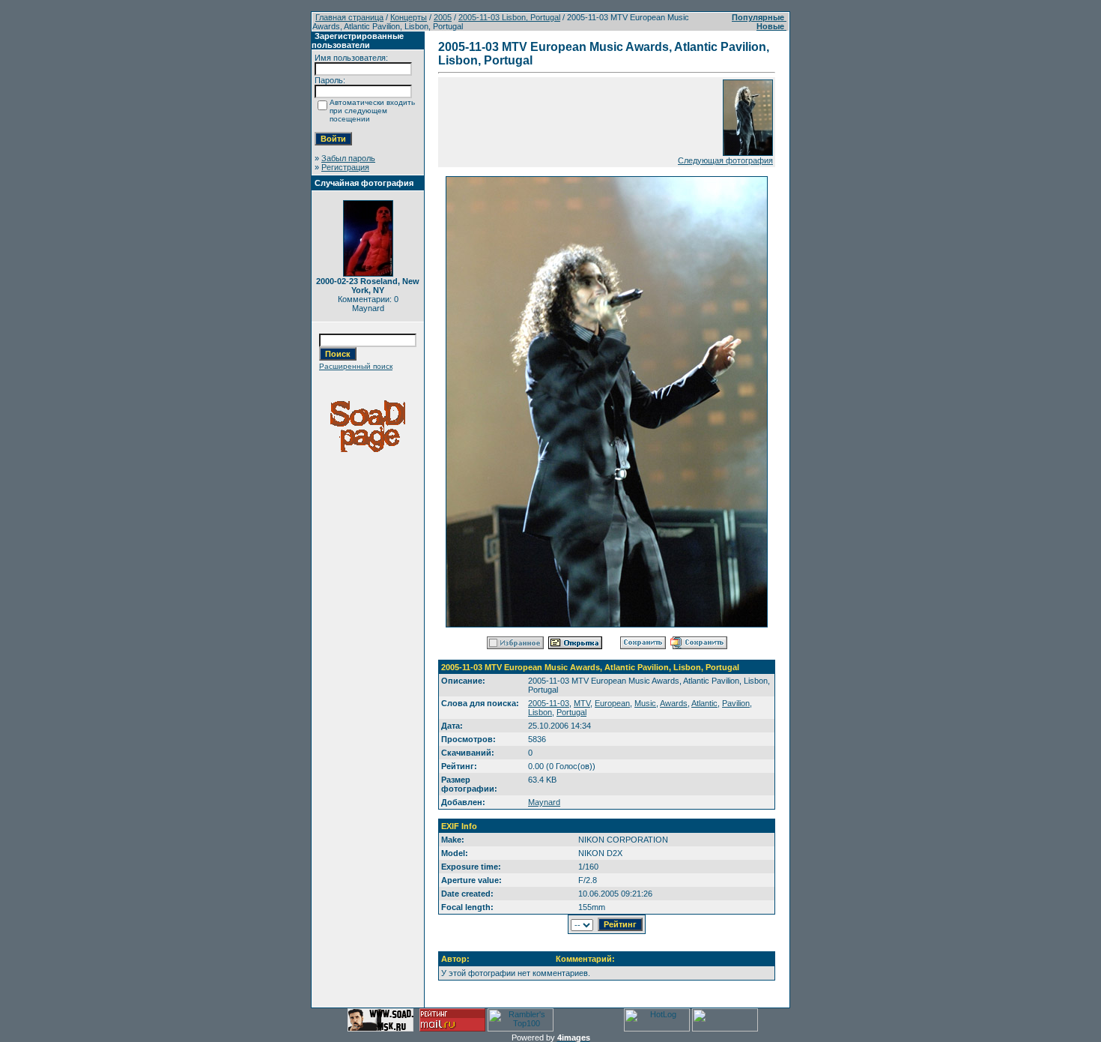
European (612, 703)
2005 (443, 17)
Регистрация (345, 167)
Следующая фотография (725, 160)
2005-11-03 (548, 703)
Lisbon (540, 712)
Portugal (571, 712)
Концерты (408, 17)
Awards (674, 703)
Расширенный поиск (355, 366)
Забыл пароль (348, 158)
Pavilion (736, 703)
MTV (582, 703)
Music (645, 703)
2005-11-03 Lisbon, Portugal (509, 17)
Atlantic (704, 703)
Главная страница (349, 17)
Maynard (544, 802)
